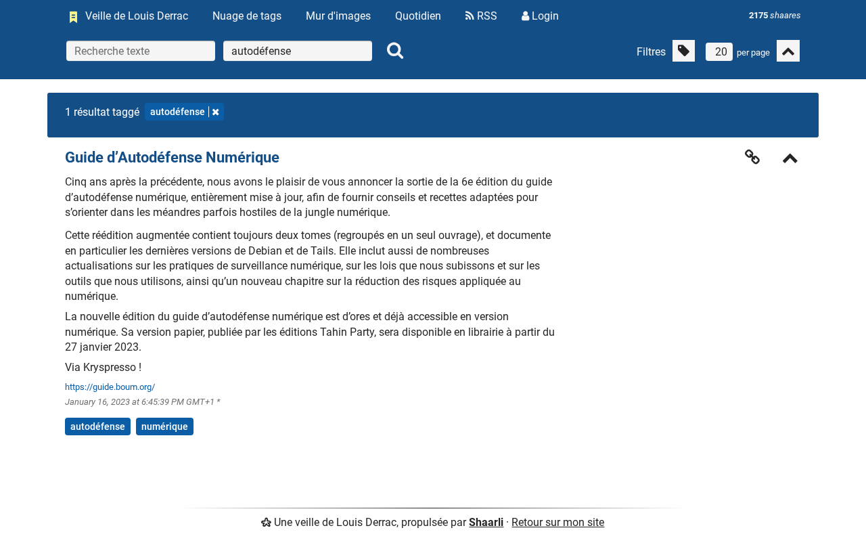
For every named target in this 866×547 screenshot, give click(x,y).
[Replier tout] (788, 51)
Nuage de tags (246, 15)
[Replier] (790, 159)
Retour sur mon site (557, 522)
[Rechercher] (395, 51)
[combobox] (297, 51)
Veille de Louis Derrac (136, 15)
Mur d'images (338, 15)
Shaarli (486, 522)
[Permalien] (752, 157)
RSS (485, 15)
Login (544, 15)
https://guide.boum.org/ (110, 387)
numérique (164, 426)
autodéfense (177, 111)
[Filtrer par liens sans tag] (684, 51)
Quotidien (418, 15)
